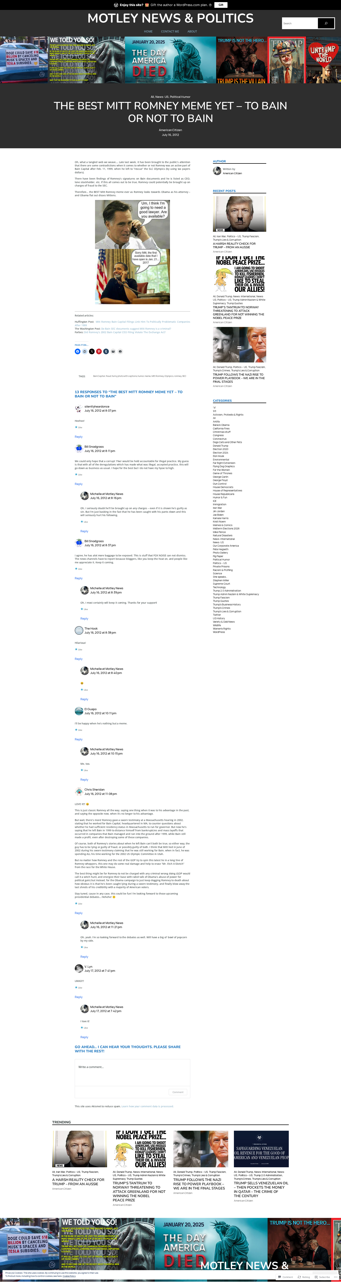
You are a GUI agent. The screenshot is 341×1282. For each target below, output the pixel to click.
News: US (161, 97)
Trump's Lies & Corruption (227, 611)
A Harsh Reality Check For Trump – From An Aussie (234, 245)
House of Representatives (227, 490)
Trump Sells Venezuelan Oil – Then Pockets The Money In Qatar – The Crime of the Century (261, 1189)
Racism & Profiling (223, 570)
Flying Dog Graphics (224, 466)
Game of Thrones (222, 473)
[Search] (326, 23)
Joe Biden (218, 514)
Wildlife (217, 625)
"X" (214, 407)
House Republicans (223, 494)
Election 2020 (220, 449)
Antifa (216, 421)
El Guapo (90, 709)
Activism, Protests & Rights (228, 414)
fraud (108, 376)
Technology (219, 587)
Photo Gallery (220, 552)
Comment (178, 1092)
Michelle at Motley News (106, 494)
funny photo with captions (124, 376)
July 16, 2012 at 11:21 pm (106, 927)
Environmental (221, 459)
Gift (221, 4)
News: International (244, 296)
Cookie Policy (69, 1276)
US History (219, 618)
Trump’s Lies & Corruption (227, 239)
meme (148, 376)
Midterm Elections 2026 (226, 528)
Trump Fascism (250, 236)
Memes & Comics (222, 525)
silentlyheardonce (97, 406)
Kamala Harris (220, 518)
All (152, 97)
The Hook (91, 628)
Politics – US (234, 236)
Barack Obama (221, 425)
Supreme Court (221, 583)
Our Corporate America (226, 545)
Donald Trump (224, 296)
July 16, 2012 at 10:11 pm (100, 713)
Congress (218, 435)
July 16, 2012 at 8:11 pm (100, 451)
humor (141, 376)
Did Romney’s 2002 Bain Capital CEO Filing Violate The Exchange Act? (124, 332)
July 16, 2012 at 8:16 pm (105, 498)
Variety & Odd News (224, 621)
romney (177, 376)
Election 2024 (220, 452)
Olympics (168, 376)
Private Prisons (221, 566)
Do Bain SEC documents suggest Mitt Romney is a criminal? (136, 328)
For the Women (221, 469)
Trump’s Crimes (221, 370)
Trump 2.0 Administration (227, 590)
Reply (79, 437)
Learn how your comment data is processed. (147, 1106)
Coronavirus (219, 438)
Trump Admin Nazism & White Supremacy (236, 594)
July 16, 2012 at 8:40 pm (106, 673)
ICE (215, 501)
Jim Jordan (219, 511)
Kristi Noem (219, 521)
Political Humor (180, 97)
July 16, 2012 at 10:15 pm (106, 753)
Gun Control (219, 483)
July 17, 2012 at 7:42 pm (105, 1011)
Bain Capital (99, 376)
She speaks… (220, 576)
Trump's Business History (227, 604)
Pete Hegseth (220, 549)
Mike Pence (219, 532)
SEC (184, 376)
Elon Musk (218, 456)
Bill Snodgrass (94, 447)
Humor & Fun (220, 497)
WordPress (219, 632)
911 (214, 411)
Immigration (219, 504)
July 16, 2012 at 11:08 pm (101, 794)
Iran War (221, 236)
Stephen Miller (221, 580)
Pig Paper (218, 556)
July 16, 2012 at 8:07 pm (100, 410)
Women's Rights (222, 628)
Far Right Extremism (224, 463)
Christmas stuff (222, 431)
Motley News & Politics (170, 18)
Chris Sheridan (95, 789)
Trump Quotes (235, 303)
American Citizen (170, 130)
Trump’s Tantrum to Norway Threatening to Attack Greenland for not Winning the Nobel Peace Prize (238, 313)
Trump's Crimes (221, 607)
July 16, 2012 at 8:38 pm (100, 632)
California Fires (221, 428)
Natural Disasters (222, 535)
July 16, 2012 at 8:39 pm (106, 592)
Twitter (217, 614)
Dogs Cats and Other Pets (227, 442)
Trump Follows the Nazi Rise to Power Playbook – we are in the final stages (239, 378)
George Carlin (220, 476)
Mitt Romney (157, 376)
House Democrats (223, 487)
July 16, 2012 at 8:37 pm (100, 545)
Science (217, 573)
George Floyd (220, 480)
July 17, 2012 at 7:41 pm (100, 971)
